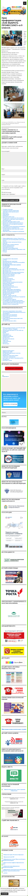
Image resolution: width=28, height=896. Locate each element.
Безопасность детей (8, 278)
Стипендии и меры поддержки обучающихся (14, 226)
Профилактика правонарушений (11, 291)
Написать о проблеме (10, 404)
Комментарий (6, 151)
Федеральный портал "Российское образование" (14, 854)
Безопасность (6, 337)
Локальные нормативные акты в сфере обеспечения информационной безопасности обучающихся (14, 312)
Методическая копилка (8, 293)
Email (3, 174)
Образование (6, 214)
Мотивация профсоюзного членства (11, 353)
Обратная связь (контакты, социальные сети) (14, 249)
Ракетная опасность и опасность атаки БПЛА (14, 262)
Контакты (5, 342)
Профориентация (6, 124)
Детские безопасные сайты (9, 320)
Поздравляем (6, 359)
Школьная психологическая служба (11, 273)
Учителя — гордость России (9, 295)
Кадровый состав (7, 335)
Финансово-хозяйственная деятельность (13, 222)
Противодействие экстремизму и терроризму (14, 296)
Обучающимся (6, 317)
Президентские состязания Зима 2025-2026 (13, 269)
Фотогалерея (6, 343)
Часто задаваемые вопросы (9, 299)
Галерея (5, 251)
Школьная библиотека (8, 285)
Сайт (3, 180)
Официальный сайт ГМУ (9, 857)
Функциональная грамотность (10, 287)
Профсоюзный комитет (8, 350)
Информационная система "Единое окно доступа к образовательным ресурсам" (13, 860)
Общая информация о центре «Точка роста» (13, 238)
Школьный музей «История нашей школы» (13, 272)
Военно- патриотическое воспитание (12, 290)
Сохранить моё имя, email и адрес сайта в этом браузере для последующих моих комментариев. (14, 187)
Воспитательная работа (8, 276)
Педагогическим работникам (10, 316)
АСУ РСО (5, 260)
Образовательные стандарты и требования (13, 231)
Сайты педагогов (7, 288)
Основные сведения (8, 209)
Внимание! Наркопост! (8, 283)
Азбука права (6, 267)
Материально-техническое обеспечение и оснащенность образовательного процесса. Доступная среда (13, 219)
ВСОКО (4, 332)
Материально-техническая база (11, 244)
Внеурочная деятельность (12, 123)
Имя (3, 168)
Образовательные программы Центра (12, 242)
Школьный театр (7, 271)
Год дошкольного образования (10, 258)
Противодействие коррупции (10, 261)
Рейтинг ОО (5, 277)
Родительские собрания (9, 274)
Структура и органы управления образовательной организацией (11, 211)
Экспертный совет (7, 284)
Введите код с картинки (8, 194)
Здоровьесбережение (8, 336)
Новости (5, 250)
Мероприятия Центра (8, 247)
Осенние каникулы (7, 298)
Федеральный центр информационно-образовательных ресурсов (11, 867)
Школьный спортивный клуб (10, 268)
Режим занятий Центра (8, 245)
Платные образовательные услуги (11, 221)
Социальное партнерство (9, 356)
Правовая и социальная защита (10, 355)
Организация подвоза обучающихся (11, 289)
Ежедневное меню (7, 263)
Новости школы (21, 122)
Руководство (6, 215)
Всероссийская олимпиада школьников (12, 282)
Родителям (5, 340)
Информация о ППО (7, 352)
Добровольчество (7, 294)
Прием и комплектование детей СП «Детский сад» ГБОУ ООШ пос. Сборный (14, 328)
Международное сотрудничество (11, 227)
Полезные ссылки (7, 360)
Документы (5, 213)
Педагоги (5, 243)
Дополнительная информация (10, 248)
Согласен (5, 894)
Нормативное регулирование (10, 314)
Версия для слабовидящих (15, 368)
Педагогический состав (8, 216)
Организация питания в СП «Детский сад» (13, 330)
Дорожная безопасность (9, 279)
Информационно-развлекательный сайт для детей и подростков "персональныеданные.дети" (14, 870)
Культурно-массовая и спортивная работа (13, 358)
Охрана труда (6, 354)
